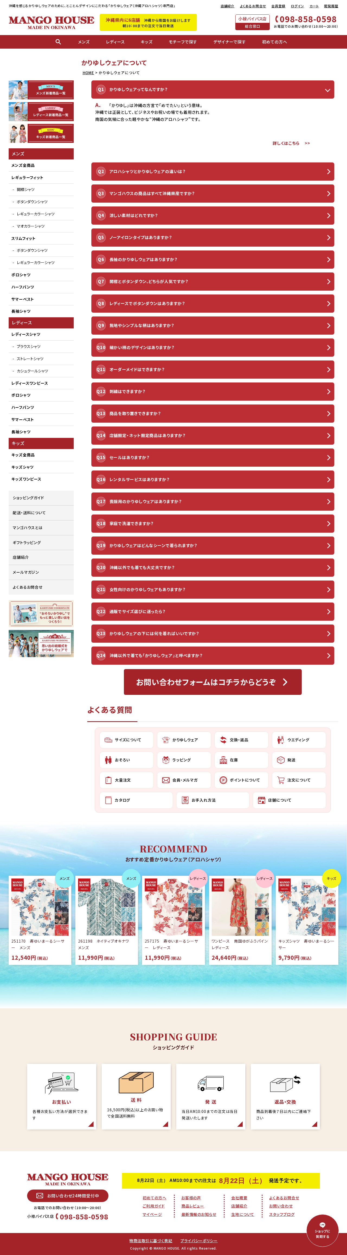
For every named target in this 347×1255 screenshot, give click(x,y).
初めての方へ (154, 1197)
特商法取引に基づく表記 (150, 1240)
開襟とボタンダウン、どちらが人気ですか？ (149, 281)
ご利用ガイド (154, 1206)
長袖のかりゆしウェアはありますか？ (143, 259)
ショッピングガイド (28, 497)
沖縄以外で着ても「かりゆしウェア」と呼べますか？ (156, 655)
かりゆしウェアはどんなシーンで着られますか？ (153, 545)
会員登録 (278, 6)
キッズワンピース (26, 479)
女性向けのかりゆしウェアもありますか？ (147, 589)
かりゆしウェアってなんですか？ (139, 89)
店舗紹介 (228, 6)
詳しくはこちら (286, 143)
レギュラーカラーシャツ (35, 214)
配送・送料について (29, 512)
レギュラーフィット (27, 177)
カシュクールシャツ (32, 371)
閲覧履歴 (331, 6)
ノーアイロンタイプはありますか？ (141, 237)
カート (314, 6)
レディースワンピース (29, 383)
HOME (88, 72)
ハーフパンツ (22, 287)
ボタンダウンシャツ (32, 201)
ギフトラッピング (27, 542)
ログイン (297, 6)
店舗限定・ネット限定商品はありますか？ (147, 435)
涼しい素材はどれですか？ (134, 215)
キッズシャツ (22, 467)
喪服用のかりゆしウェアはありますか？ (146, 501)
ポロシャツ (21, 274)
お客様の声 (191, 1197)
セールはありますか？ (129, 457)
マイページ (152, 1214)
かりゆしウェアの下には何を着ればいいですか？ (154, 633)
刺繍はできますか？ (127, 391)
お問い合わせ (281, 1206)
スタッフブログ (281, 1214)
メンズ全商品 (23, 165)
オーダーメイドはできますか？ (137, 369)
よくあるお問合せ (253, 6)
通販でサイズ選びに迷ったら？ (138, 611)
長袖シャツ (21, 311)
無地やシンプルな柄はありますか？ (142, 325)
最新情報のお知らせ (198, 1214)
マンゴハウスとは (28, 527)
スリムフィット (23, 238)
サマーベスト (22, 299)
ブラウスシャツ (28, 346)
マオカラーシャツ (30, 226)
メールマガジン (26, 572)
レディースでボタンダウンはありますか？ (147, 303)
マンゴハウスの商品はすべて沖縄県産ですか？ (152, 193)
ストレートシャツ (30, 358)
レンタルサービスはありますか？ (140, 479)
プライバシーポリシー (199, 1240)
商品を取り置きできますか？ (135, 413)
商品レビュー (192, 1206)
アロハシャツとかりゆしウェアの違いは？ (147, 171)
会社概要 (239, 1197)
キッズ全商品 (23, 454)
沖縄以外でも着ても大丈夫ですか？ (142, 567)
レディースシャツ (25, 334)
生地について (242, 1214)
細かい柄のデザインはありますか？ (142, 347)
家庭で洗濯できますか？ (132, 523)
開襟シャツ (25, 189)
